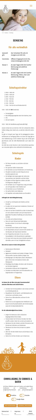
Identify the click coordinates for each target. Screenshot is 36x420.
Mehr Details (30, 412)
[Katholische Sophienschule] (18, 363)
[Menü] (31, 5)
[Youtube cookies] (22, 395)
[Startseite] (3, 32)
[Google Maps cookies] (13, 399)
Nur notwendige (10, 405)
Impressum (17, 412)
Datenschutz (5, 412)
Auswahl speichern (24, 405)
